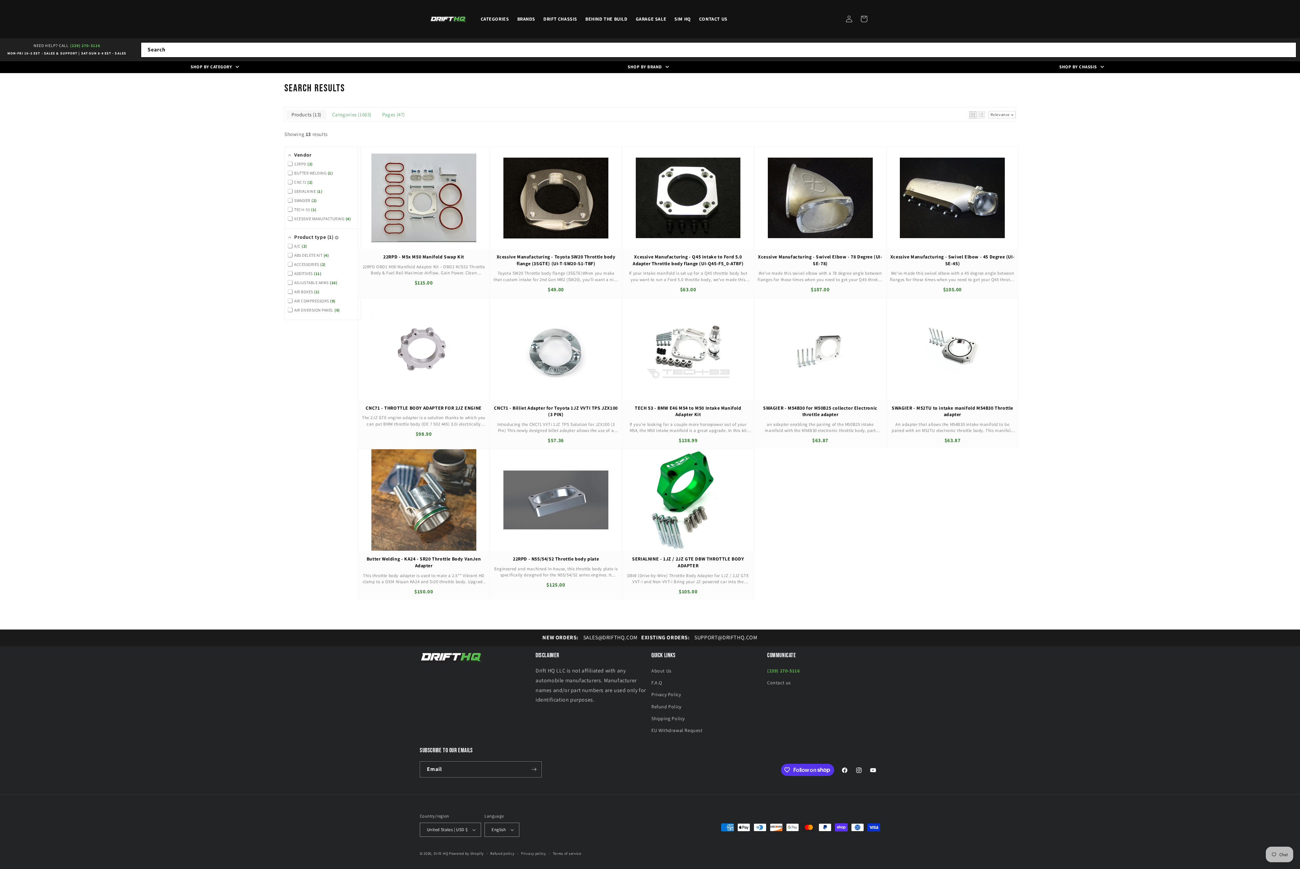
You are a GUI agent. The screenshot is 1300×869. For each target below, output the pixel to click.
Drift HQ (441, 853)
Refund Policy (666, 707)
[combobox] (718, 50)
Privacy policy (533, 853)
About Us (661, 671)
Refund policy (502, 853)
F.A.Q (656, 683)
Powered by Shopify (466, 853)
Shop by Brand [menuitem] (645, 67)
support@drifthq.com (699, 637)
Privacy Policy (666, 694)
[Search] (1288, 49)
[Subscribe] (533, 769)
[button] (864, 19)
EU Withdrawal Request (677, 730)
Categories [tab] (351, 114)
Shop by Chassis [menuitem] (1078, 67)
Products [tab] (305, 114)
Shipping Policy (668, 718)
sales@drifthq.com (589, 637)
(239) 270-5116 (85, 45)
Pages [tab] (392, 114)
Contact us (779, 683)
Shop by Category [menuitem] (211, 67)
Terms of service (567, 853)
